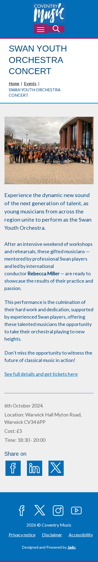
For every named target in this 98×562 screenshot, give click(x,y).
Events (30, 83)
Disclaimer (52, 534)
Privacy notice (22, 534)
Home (14, 83)
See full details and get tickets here (41, 374)
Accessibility (81, 534)
